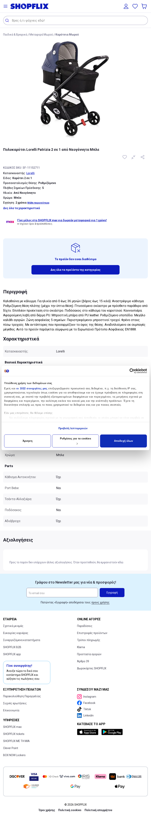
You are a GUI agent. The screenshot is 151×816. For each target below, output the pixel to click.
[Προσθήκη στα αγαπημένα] (125, 157)
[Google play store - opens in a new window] (112, 732)
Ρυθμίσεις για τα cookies (75, 438)
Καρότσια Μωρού (67, 34)
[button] (5, 6)
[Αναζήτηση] (7, 20)
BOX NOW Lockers (14, 755)
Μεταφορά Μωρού (41, 34)
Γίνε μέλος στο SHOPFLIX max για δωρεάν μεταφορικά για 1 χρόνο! (62, 220)
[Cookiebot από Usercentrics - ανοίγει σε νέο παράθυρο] (129, 370)
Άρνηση (27, 440)
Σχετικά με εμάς (13, 626)
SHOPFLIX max (12, 726)
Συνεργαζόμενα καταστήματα (21, 640)
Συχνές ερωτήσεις (15, 703)
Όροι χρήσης (47, 810)
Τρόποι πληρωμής (88, 640)
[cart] (144, 6)
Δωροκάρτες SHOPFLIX (91, 668)
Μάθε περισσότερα (38, 202)
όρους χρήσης (100, 602)
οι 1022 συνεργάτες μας (31, 388)
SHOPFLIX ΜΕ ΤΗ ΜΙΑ (16, 741)
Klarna (81, 647)
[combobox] (75, 20)
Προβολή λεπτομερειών (73, 428)
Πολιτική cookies (69, 810)
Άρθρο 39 (83, 661)
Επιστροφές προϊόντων (92, 633)
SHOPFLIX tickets (13, 733)
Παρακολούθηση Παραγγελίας (22, 696)
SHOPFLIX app (12, 654)
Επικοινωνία (11, 710)
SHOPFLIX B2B (12, 647)
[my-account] (126, 6)
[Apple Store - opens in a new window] (88, 732)
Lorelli (30, 173)
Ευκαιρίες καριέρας (15, 633)
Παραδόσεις (84, 626)
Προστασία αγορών (89, 654)
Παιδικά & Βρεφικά (15, 34)
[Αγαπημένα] (135, 6)
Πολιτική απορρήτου (98, 810)
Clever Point (10, 748)
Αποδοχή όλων (123, 440)
